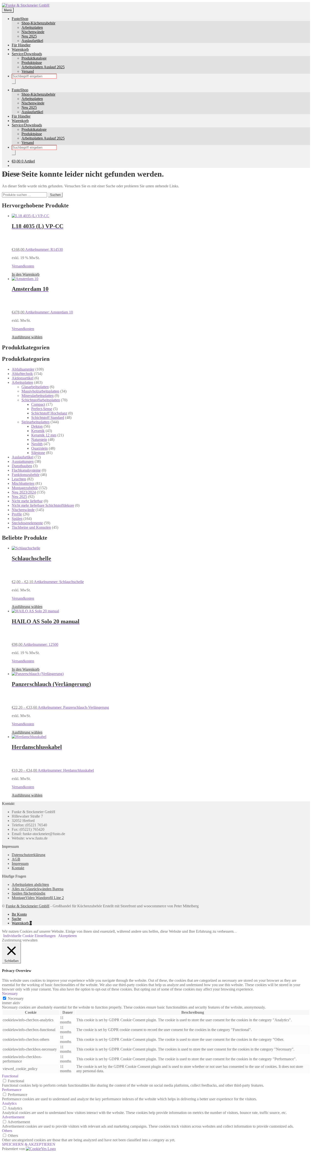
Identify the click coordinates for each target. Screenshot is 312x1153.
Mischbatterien (23, 483)
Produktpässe (31, 63)
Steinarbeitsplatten (35, 422)
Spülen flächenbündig (28, 893)
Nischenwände (32, 32)
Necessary (16, 998)
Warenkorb (20, 49)
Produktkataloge (34, 58)
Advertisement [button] (13, 1117)
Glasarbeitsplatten (35, 387)
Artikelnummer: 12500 (45, 632)
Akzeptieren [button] (67, 936)
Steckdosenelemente (27, 523)
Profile (17, 514)
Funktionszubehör (25, 475)
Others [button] (7, 1131)
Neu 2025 (29, 36)
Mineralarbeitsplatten (37, 396)
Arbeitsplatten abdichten (30, 884)
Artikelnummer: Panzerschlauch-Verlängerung (60, 695)
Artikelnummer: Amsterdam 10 (42, 300)
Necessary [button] (10, 993)
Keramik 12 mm (43, 435)
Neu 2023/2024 (24, 492)
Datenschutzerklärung (28, 855)
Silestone (38, 453)
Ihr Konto (19, 914)
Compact (38, 404)
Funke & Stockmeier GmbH (27, 906)
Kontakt (18, 868)
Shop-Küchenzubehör (38, 23)
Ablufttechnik (22, 374)
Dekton (37, 426)
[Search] (14, 81)
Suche (16, 919)
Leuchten (19, 479)
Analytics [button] (9, 1103)
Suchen (55, 195)
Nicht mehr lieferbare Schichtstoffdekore (43, 505)
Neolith (37, 444)
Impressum (20, 863)
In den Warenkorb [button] (25, 274)
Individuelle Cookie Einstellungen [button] (29, 936)
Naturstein (39, 439)
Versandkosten (23, 266)
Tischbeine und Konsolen (31, 527)
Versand (27, 71)
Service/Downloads (27, 54)
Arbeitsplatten (32, 27)
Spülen (17, 518)
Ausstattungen (23, 461)
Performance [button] (11, 1090)
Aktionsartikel (22, 378)
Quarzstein (39, 448)
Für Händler (21, 45)
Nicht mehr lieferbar (27, 501)
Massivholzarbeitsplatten (40, 391)
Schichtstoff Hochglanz (49, 413)
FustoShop (20, 19)
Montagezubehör (25, 488)
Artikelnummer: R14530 (37, 237)
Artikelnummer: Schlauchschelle (48, 569)
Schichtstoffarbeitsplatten (40, 400)
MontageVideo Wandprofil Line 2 (38, 898)
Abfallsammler (23, 369)
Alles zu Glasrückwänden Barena (37, 889)
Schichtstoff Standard (47, 417)
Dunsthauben (22, 466)
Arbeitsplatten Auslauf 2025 (43, 67)
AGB (16, 859)
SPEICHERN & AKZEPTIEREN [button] (28, 1144)
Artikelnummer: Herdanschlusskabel (53, 758)
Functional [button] (10, 1076)
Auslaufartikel (32, 41)
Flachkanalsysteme (26, 470)
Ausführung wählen (27, 337)
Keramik (38, 431)
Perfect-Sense (41, 409)
